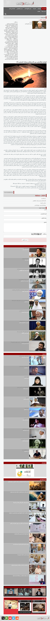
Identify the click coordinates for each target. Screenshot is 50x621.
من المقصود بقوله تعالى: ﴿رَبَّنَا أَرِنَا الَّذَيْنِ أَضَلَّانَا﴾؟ (20, 290)
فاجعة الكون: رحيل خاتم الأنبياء (24, 356)
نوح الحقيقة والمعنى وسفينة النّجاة (23, 269)
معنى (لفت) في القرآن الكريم (24, 279)
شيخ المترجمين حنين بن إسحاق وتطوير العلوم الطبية (20, 300)
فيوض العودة (26, 377)
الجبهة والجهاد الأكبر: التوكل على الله (23, 331)
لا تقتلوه (27, 397)
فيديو (42, 587)
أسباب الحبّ (27, 408)
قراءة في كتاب (12, 8)
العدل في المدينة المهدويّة (24, 321)
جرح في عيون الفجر (25, 429)
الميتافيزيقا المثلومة (25, 258)
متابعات (39, 8)
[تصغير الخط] (46, 89)
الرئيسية (44, 8)
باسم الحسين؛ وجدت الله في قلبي (23, 387)
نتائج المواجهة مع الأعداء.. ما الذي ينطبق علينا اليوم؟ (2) (20, 342)
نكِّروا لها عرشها (26, 248)
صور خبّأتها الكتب (27, 8)
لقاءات (38, 11)
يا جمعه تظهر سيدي (25, 450)
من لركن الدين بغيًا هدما (25, 439)
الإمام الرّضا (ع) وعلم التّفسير (24, 311)
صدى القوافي (20, 8)
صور (43, 599)
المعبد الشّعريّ (26, 418)
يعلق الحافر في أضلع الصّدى (24, 366)
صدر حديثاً (44, 11)
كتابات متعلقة (40, 195)
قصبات (34, 8)
